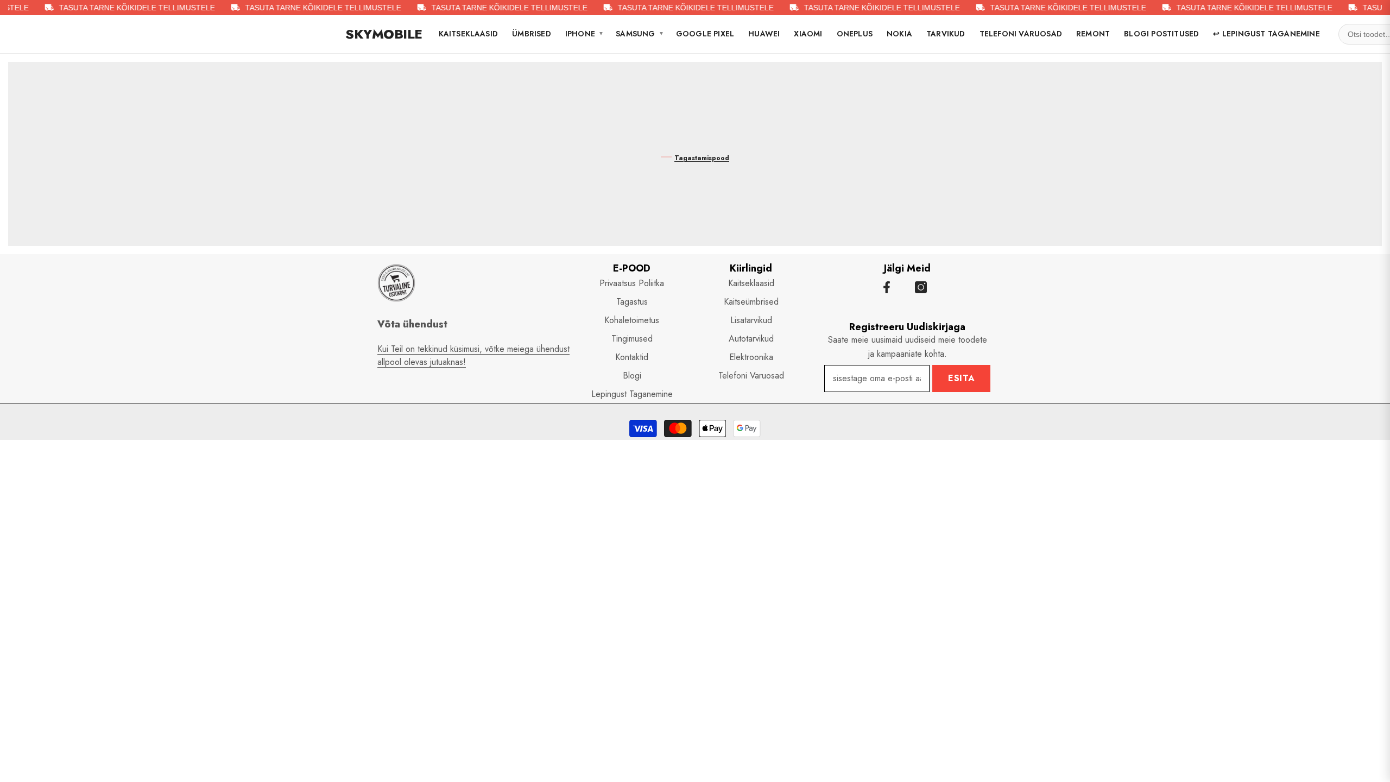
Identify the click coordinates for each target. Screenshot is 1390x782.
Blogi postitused (1161, 33)
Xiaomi (808, 33)
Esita (961, 378)
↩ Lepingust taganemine (1266, 33)
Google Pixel (705, 33)
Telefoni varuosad (1021, 33)
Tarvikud (945, 33)
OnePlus (855, 33)
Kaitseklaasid (468, 33)
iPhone (584, 33)
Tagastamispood (701, 158)
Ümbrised (531, 33)
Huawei (764, 33)
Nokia (899, 33)
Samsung (640, 33)
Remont (1093, 33)
